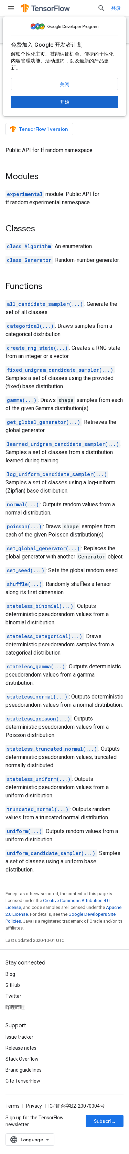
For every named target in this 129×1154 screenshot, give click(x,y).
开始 (64, 102)
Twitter (13, 996)
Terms (13, 1106)
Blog (10, 974)
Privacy (34, 1106)
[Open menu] (11, 8)
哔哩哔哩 (15, 1007)
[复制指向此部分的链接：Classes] (42, 229)
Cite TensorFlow (23, 1081)
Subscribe (106, 1121)
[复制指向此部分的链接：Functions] (49, 287)
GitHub (13, 985)
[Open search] (101, 8)
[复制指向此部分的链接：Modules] (45, 177)
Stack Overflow (22, 1059)
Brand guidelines (24, 1070)
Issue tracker (19, 1037)
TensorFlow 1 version (43, 129)
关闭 (64, 84)
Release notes (21, 1048)
